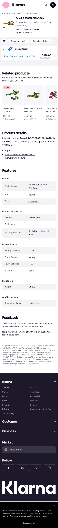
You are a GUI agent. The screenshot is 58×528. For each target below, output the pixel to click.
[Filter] (4, 41)
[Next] (52, 102)
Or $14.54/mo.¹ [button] (9, 119)
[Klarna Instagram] (49, 467)
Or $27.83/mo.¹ (45, 58)
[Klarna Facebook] (8, 467)
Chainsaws (33, 201)
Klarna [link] (5, 13)
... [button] (23, 13)
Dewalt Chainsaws (15, 157)
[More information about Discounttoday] (3, 49)
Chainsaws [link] (32, 13)
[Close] (54, 505)
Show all (19, 81)
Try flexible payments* (24, 32)
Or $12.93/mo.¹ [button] (30, 119)
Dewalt (31, 195)
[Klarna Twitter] (35, 467)
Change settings (29, 523)
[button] (8, 23)
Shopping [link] (15, 13)
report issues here (10, 335)
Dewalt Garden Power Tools (20, 154)
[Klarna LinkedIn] (22, 467)
